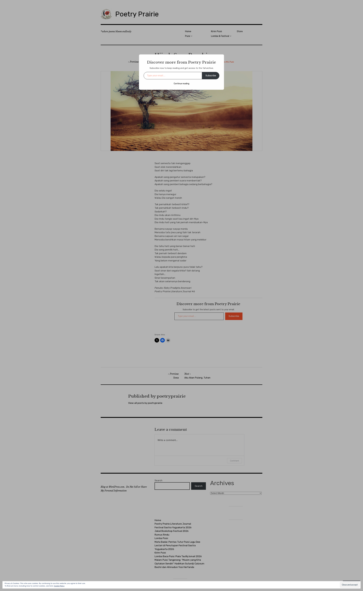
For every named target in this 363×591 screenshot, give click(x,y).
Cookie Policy (59, 586)
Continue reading (181, 83)
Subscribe (210, 75)
